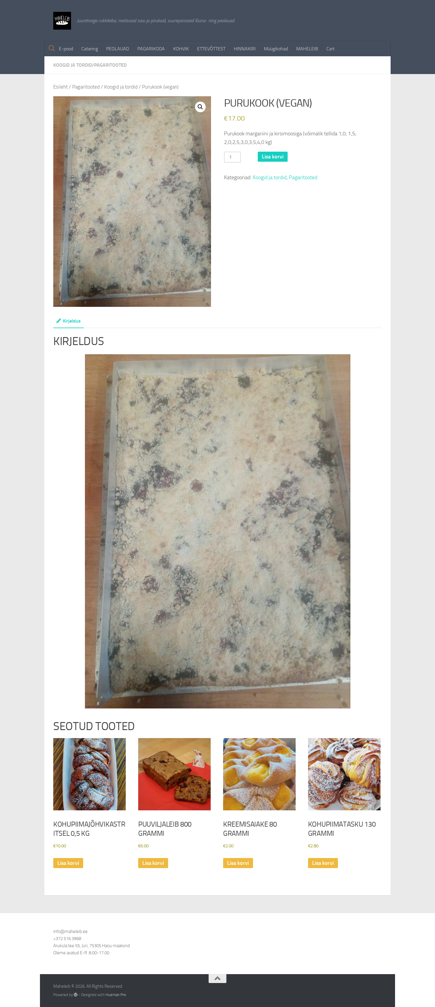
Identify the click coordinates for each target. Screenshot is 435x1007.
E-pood (66, 49)
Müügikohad (276, 49)
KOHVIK (181, 49)
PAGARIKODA (151, 49)
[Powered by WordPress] (76, 995)
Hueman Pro (116, 994)
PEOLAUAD (117, 49)
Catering (89, 49)
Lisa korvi (272, 156)
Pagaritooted (110, 65)
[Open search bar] (52, 48)
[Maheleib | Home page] (62, 21)
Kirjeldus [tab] (72, 321)
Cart (330, 49)
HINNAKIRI (245, 49)
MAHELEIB (307, 49)
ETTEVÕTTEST (211, 49)
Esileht (60, 87)
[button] (200, 107)
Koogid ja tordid (72, 65)
